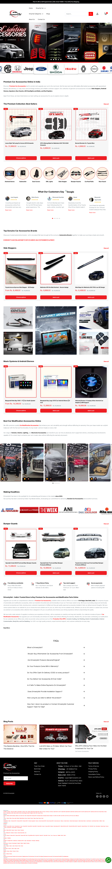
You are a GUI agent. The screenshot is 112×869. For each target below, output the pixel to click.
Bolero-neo (18, 815)
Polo (19, 845)
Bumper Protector (83, 859)
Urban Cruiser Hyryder (74, 820)
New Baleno (20, 811)
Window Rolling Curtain (24, 860)
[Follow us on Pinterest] (104, 796)
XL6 (36, 813)
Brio (26, 835)
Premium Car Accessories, (43, 600)
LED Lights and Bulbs (97, 860)
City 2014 (37, 835)
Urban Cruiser (66, 820)
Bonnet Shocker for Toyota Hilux (84, 143)
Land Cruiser (89, 820)
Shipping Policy (93, 771)
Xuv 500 (62, 815)
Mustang (37, 840)
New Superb (14, 843)
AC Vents (22, 861)
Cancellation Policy (94, 774)
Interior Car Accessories (17, 856)
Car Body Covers (52, 859)
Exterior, (14, 433)
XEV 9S (11, 815)
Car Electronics (31, 856)
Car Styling (41, 856)
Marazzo (77, 815)
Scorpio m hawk (46, 815)
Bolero (14, 815)
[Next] (108, 134)
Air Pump (100, 861)
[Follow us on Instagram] (100, 796)
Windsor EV (8, 832)
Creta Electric (17, 826)
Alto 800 (5, 811)
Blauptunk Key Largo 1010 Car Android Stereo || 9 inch (55, 401)
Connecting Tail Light (81, 860)
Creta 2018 (30, 826)
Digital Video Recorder (87, 861)
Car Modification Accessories (29, 425)
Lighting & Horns (25, 856)
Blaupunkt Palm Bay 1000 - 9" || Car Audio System (20, 400)
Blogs (48, 14)
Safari (18, 818)
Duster (9, 848)
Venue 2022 (47, 826)
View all (106, 104)
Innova (37, 820)
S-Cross (43, 811)
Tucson (107, 826)
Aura (21, 826)
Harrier (29, 818)
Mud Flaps (88, 859)
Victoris (8, 811)
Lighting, (26, 433)
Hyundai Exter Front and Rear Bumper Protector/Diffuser (51, 564)
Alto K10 (12, 811)
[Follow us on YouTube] (107, 796)
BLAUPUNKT (20, 240)
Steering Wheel (16, 860)
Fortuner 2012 (13, 820)
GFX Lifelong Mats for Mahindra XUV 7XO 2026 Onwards (54, 144)
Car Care (36, 856)
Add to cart (56, 158)
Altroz (11, 818)
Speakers (71, 861)
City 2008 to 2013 (31, 835)
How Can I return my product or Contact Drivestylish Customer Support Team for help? (50, 705)
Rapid (25, 843)
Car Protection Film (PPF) (57, 856)
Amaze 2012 (12, 835)
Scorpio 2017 (34, 815)
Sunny (8, 851)
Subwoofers (80, 861)
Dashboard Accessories (48, 856)
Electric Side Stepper (22, 859)
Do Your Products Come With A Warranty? (42, 666)
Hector (16, 832)
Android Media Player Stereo (48, 861)
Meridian (9, 838)
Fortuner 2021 (25, 820)
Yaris (103, 820)
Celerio (24, 811)
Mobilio (59, 835)
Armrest (59, 860)
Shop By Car (40, 8)
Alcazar (5, 826)
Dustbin (103, 861)
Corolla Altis (6, 820)
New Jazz (55, 835)
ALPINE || (51, 240)
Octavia (10, 843)
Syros (16, 830)
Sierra (8, 818)
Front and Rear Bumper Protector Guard (33, 859)
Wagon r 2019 (32, 813)
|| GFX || (27, 240)
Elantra (52, 826)
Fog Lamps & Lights (89, 860)
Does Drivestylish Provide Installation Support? (44, 691)
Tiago (35, 818)
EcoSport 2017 (10, 840)
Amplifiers (75, 861)
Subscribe (9, 783)
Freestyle (33, 840)
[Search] (91, 14)
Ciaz (26, 811)
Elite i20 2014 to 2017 (64, 826)
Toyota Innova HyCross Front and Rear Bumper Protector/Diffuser (89, 564)
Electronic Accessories (38, 433)
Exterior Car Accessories (8, 856)
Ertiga (29, 811)
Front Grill (92, 859)
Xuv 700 (66, 815)
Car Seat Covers (31, 860)
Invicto (20, 813)
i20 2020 (91, 826)
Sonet (19, 830)
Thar (25, 815)
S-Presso (47, 811)
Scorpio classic (40, 815)
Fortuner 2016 (19, 820)
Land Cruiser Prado (95, 820)
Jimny (39, 813)
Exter (13, 826)
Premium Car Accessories (17, 86)
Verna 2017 (9, 827)
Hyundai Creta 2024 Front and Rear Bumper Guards (20, 563)
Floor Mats (45, 860)
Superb (19, 843)
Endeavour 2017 (21, 840)
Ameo (11, 845)
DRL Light (75, 860)
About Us (32, 19)
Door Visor (46, 859)
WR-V (62, 835)
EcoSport (5, 840)
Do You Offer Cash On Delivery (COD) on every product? (48, 673)
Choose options (21, 158)
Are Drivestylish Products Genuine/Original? (43, 660)
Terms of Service (93, 766)
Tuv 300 (55, 815)
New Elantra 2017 (57, 826)
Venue (43, 826)
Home (31, 8)
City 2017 (41, 835)
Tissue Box (64, 860)
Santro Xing (103, 826)
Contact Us (41, 19)
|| (40, 240)
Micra (11, 851)
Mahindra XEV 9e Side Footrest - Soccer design (54, 287)
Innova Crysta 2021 (50, 820)
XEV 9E (8, 815)
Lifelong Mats (50, 860)
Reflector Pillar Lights (11, 861)
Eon (94, 826)
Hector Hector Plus (21, 832)
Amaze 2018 (23, 835)
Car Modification (65, 856)
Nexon (40, 818)
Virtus (5, 845)
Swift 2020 (68, 811)
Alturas (5, 815)
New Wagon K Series (26, 813)
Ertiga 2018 (33, 811)
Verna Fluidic (19, 827)
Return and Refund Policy (96, 777)
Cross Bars (97, 859)
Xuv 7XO (70, 815)
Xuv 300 (58, 815)
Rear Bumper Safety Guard (13, 859)
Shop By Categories (35, 14)
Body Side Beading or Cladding (68, 859)
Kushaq (28, 843)
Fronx (42, 813)
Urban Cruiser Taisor (82, 820)
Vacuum (96, 861)
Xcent (5, 827)
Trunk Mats (56, 860)
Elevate (8, 835)
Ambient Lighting (70, 860)
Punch (32, 818)
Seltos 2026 (9, 830)
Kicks (18, 851)
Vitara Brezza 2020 (10, 813)
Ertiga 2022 (37, 811)
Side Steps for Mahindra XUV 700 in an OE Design (90, 287)
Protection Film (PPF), (59, 619)
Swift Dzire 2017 (87, 811)
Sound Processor (33, 861)
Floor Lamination (10, 860)
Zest (42, 818)
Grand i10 (79, 826)
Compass (5, 838)
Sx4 (98, 811)
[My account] (97, 14)
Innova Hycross (57, 820)
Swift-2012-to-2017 (57, 811)
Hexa (26, 818)
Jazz (52, 835)
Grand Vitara (101, 811)
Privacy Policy (92, 769)
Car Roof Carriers (59, 859)
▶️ (24, 479)
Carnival (22, 830)
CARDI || (33, 240)
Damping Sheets (40, 861)
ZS (25, 832)
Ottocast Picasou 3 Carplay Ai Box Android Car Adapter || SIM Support (89, 401)
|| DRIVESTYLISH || (10, 240)
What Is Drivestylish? (35, 647)
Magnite (5, 851)
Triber (13, 848)
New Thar (22, 815)
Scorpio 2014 (29, 815)
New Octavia (6, 843)
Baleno (16, 811)
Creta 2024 (39, 826)
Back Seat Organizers (39, 860)
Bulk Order (37, 769)
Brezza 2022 (16, 813)
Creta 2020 (35, 826)
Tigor (37, 818)
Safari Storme (22, 818)
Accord (5, 835)
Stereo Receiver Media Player (59, 861)
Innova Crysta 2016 (42, 820)
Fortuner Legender (32, 820)
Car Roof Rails (76, 859)
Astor (4, 832)
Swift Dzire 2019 (94, 811)
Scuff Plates (27, 861)
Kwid (18, 848)
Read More (7, 628)
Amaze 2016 (18, 835)
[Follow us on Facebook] (97, 796)
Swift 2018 (63, 811)
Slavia (22, 843)
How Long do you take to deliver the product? (44, 698)
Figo (25, 840)
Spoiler (42, 859)
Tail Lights (18, 861)
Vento (22, 845)
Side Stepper (6, 859)
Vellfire (100, 820)
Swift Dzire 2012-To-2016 (79, 811)
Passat (16, 845)
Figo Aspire (29, 840)
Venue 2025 (9, 826)
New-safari (14, 818)
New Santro (98, 826)
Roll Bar (5, 860)
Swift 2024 (72, 811)
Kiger (15, 848)
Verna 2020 (14, 827)
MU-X (5, 853)
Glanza (62, 820)
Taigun (7, 845)
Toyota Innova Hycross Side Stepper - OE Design (19, 287)
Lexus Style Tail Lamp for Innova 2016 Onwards (19, 143)
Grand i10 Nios (84, 826)
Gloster (12, 832)
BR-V (65, 835)
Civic (49, 835)
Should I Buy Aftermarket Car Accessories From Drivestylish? (50, 654)
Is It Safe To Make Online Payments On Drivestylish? (46, 685)
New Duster (6, 848)
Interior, (19, 433)
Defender (5, 823)
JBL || (38, 240)
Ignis (41, 811)
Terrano (14, 851)
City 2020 (45, 835)
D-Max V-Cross (9, 853)
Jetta (13, 845)
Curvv (5, 818)
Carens (13, 830)
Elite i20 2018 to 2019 (73, 826)
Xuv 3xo (73, 815)
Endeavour (15, 840)
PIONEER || (44, 240)
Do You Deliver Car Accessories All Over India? (44, 679)
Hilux (9, 820)
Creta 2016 (25, 826)
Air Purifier (67, 861)
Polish (93, 861)
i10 (88, 826)
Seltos (5, 830)
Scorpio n (51, 815)
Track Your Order (39, 766)
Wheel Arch (102, 859)
